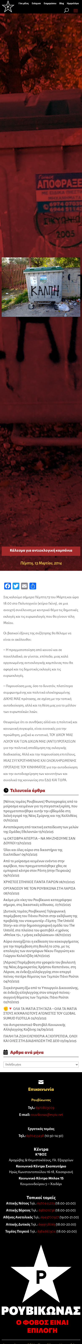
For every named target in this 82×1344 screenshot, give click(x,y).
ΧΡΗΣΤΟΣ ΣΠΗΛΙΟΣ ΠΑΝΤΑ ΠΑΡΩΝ (30, 882)
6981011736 (47, 1210)
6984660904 (46, 1231)
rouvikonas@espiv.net (47, 1115)
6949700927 (50, 1217)
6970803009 (45, 1108)
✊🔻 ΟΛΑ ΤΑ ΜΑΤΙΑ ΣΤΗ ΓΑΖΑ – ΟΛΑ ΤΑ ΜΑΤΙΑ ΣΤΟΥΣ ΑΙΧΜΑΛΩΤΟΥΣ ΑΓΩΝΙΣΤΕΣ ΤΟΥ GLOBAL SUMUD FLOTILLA (40, 1013)
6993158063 (46, 1224)
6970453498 (35, 1136)
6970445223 (46, 1203)
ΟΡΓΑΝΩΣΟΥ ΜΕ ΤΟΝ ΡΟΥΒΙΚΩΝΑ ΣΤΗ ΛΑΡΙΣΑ (39, 889)
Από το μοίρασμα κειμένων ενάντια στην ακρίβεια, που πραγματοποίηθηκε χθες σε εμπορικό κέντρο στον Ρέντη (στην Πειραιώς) (37, 866)
